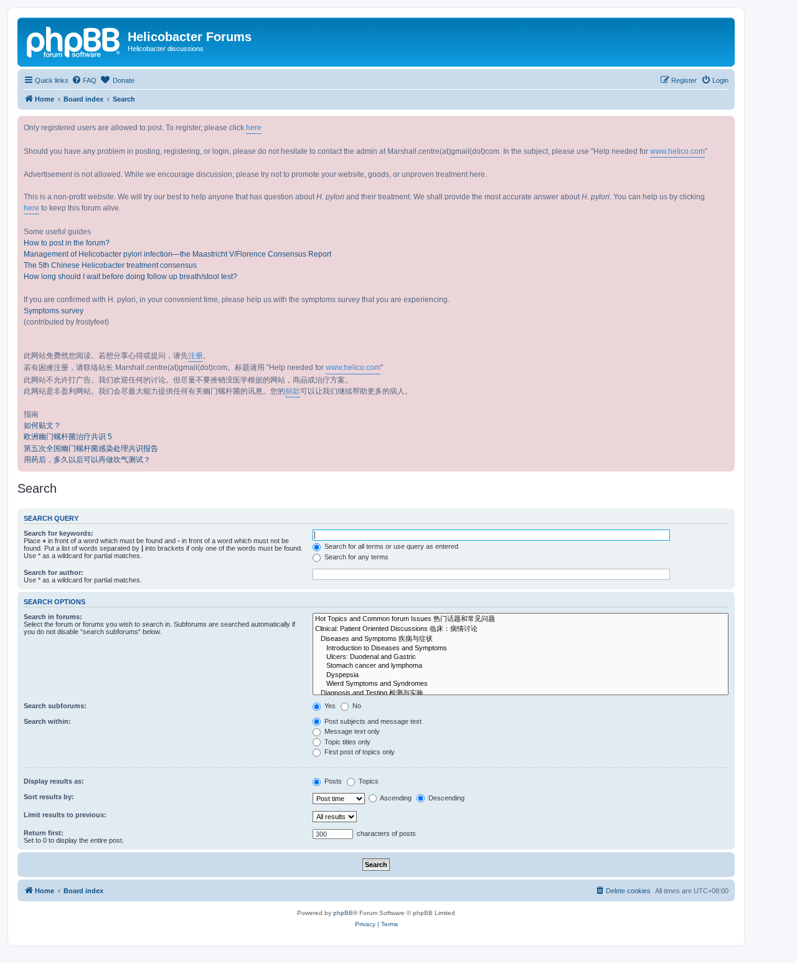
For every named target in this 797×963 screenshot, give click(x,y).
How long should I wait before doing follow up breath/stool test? (130, 276)
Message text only (351, 731)
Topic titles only (346, 742)
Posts (332, 781)
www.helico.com (677, 151)
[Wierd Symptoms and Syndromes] (520, 684)
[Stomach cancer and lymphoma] (520, 666)
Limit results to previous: (65, 814)
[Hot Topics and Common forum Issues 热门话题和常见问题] (520, 619)
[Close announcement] (725, 126)
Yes (329, 705)
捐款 (292, 391)
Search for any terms (356, 557)
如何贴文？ (42, 425)
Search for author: (53, 572)
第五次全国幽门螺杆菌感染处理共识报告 (91, 448)
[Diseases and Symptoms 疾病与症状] (520, 639)
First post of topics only (359, 752)
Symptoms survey (53, 310)
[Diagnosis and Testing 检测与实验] (520, 693)
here (254, 127)
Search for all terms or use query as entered (390, 546)
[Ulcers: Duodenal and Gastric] (520, 657)
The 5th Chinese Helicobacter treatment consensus (110, 265)
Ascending (395, 798)
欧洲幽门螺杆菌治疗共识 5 (68, 436)
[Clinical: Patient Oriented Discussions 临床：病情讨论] (520, 629)
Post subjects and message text (372, 721)
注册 (195, 355)
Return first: (44, 833)
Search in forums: (53, 616)
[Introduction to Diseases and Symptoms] (520, 648)
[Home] (74, 40)
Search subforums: (55, 705)
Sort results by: (49, 796)
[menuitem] (84, 80)
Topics (368, 781)
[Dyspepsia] (520, 675)
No (356, 705)
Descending (446, 798)
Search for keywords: (58, 533)
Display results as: (54, 781)
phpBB (343, 912)
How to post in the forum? (67, 243)
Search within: (47, 721)
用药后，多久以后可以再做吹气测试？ (87, 459)
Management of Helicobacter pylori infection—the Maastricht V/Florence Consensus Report (177, 254)
